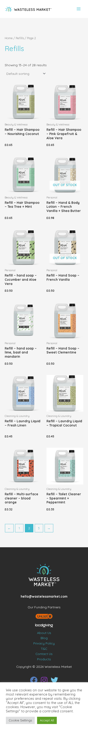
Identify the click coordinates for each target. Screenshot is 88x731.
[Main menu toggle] (78, 9)
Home (9, 38)
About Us (44, 633)
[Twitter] (54, 680)
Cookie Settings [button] (20, 720)
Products (44, 659)
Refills (20, 38)
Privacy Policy (44, 643)
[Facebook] (34, 680)
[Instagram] (44, 680)
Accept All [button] (47, 720)
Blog (44, 638)
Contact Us (44, 654)
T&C (44, 649)
